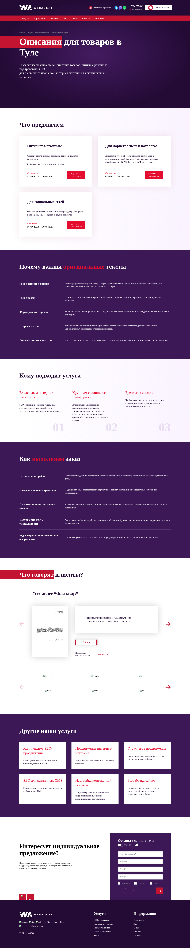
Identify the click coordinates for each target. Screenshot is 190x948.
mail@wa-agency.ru (36, 926)
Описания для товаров (60, 33)
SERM (97, 935)
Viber (156, 883)
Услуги (25, 18)
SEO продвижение (102, 920)
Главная (22, 33)
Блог (65, 18)
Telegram (142, 883)
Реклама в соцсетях (102, 932)
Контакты (100, 18)
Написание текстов (42, 33)
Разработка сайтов (102, 928)
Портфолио (39, 18)
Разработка (103, 654)
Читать (86, 642)
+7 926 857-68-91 (54, 921)
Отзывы (86, 18)
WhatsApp (126, 883)
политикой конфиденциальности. (128, 893)
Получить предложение (76, 174)
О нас (75, 18)
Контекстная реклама (103, 924)
